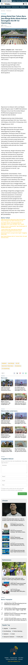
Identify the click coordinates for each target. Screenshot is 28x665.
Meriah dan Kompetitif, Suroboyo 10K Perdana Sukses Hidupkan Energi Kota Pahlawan (17, 531)
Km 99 (17, 363)
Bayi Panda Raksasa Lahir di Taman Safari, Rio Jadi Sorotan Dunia (14, 237)
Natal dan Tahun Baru (7, 366)
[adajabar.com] (7, 4)
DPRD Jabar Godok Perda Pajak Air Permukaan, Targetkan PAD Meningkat (18, 584)
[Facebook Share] (14, 373)
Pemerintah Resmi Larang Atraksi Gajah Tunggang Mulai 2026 (14, 233)
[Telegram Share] (23, 373)
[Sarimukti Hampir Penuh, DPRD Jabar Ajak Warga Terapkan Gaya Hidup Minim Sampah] (14, 569)
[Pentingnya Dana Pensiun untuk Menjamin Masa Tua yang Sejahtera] (5, 525)
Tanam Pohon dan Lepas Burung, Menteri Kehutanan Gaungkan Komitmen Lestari (11, 230)
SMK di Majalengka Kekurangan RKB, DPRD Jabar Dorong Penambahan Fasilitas (18, 590)
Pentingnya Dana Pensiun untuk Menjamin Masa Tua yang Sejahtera (17, 525)
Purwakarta (18, 366)
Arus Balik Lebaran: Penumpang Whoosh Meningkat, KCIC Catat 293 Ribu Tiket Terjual (12, 223)
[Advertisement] (14, 89)
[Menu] (2, 4)
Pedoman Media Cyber (11, 659)
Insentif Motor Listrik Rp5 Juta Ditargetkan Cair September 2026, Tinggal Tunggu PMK (15, 609)
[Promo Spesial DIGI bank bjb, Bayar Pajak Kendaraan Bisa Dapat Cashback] (5, 551)
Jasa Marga (11, 363)
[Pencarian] (26, 4)
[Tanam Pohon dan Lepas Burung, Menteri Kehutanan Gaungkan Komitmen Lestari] (21, 396)
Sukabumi (5, 634)
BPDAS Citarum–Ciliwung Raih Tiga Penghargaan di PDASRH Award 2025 (14, 227)
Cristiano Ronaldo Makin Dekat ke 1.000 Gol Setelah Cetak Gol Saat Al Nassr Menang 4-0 (13, 519)
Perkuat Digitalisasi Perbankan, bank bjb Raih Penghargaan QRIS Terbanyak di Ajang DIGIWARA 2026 (17, 538)
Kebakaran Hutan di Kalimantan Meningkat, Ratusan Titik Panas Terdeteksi (15, 614)
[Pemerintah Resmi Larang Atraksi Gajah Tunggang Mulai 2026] (7, 444)
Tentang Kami (13, 657)
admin (5, 25)
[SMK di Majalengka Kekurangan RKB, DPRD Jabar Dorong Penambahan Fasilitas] (5, 591)
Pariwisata (3, 13)
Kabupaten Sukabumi (8, 636)
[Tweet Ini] (17, 373)
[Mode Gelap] (24, 4)
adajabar (4, 363)
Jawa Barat (13, 628)
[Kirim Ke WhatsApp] (26, 373)
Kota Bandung (7, 631)
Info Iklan (20, 657)
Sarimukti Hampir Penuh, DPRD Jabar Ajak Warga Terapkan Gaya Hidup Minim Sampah (13, 579)
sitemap (20, 659)
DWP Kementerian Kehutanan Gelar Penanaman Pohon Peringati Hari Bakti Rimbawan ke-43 (13, 220)
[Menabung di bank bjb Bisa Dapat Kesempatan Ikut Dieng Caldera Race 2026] (5, 545)
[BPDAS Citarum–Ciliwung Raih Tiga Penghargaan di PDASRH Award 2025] (7, 396)
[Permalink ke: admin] (2, 25)
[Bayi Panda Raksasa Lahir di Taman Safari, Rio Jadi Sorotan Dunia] (21, 444)
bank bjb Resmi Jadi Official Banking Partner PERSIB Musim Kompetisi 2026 (15, 604)
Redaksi (7, 657)
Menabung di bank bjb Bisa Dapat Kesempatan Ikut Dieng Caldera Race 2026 (18, 544)
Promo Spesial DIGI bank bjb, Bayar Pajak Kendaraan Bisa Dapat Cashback (17, 551)
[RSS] (14, 653)
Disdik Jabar (20, 636)
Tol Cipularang (5, 368)
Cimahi (13, 634)
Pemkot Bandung (17, 631)
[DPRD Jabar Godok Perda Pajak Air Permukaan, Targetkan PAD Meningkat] (5, 584)
